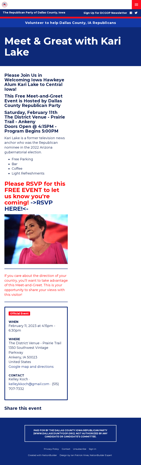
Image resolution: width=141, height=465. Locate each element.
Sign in (92, 449)
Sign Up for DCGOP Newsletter (105, 13)
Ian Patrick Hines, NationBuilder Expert (91, 455)
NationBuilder (49, 455)
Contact (66, 449)
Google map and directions (31, 367)
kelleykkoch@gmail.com (29, 384)
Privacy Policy (51, 449)
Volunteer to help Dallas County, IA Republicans (70, 23)
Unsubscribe (79, 449)
